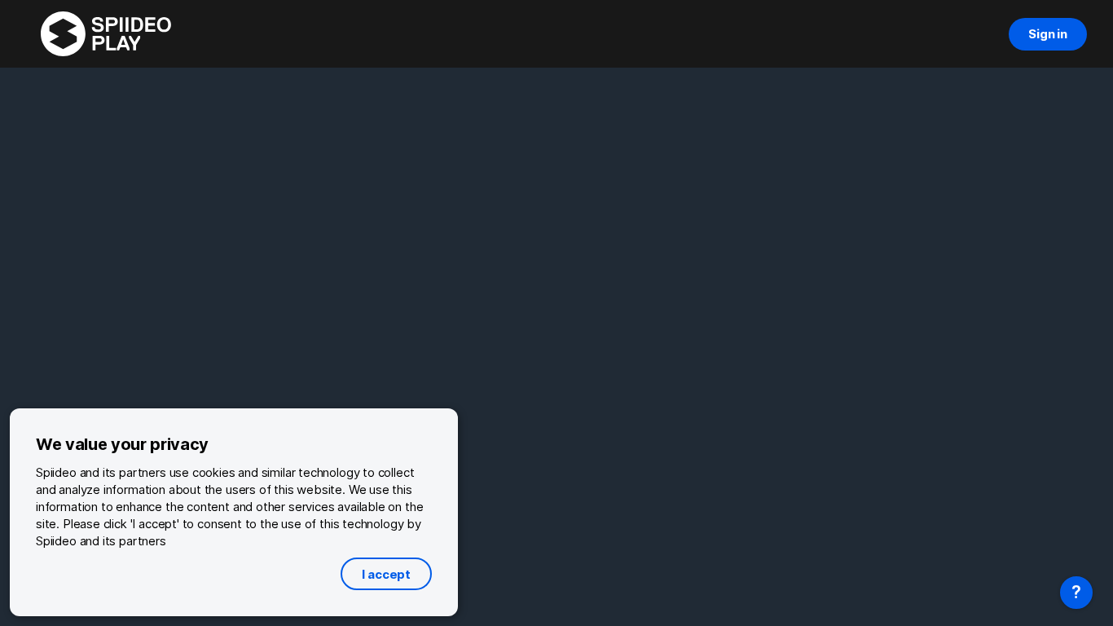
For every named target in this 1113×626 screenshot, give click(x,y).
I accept (386, 574)
